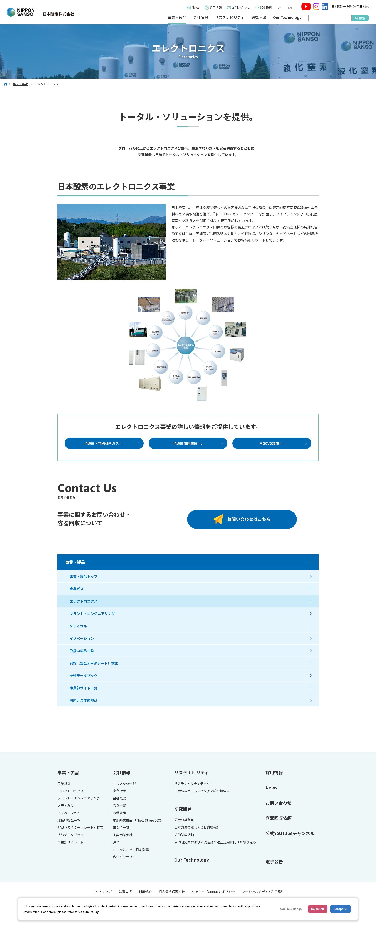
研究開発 (258, 17)
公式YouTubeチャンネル (289, 833)
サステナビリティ (229, 17)
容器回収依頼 (278, 818)
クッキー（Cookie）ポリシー (213, 891)
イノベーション (82, 638)
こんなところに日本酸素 (131, 850)
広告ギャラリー (124, 857)
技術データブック (83, 675)
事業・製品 (177, 17)
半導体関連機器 (185, 443)
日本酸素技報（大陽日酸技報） (197, 827)
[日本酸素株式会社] (40, 12)
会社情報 (200, 17)
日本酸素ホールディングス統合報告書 (202, 791)
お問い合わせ (241, 7)
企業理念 (119, 791)
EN (290, 7)
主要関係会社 (123, 835)
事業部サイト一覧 (83, 687)
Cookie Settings (291, 909)
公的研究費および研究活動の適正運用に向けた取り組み (215, 842)
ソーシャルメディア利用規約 (263, 891)
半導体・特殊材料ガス (101, 443)
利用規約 (145, 891)
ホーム (5, 84)
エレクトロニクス (83, 601)
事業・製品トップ (83, 576)
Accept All (340, 909)
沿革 (116, 842)
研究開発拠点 (184, 820)
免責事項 (125, 891)
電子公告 (274, 861)
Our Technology (287, 17)
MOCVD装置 (269, 443)
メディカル (78, 626)
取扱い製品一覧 (82, 650)
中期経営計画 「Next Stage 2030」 (139, 820)
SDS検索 (266, 7)
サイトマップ (102, 891)
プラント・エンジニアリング (92, 613)
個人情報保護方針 (172, 891)
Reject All (317, 909)
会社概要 (119, 798)
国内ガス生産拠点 (83, 700)
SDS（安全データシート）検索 (94, 663)
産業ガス (77, 588)
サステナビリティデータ (192, 784)
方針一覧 (119, 806)
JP (280, 7)
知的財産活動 (184, 835)
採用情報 (216, 7)
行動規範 (119, 813)
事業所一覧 (121, 828)
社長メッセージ (124, 784)
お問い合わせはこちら (249, 519)
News (196, 7)
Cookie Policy (88, 912)
